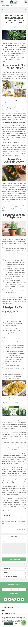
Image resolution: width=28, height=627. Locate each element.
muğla (12, 521)
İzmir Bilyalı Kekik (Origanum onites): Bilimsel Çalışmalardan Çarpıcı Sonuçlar (25, 10)
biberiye (16, 517)
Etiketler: (7, 516)
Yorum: (4, 541)
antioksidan (7, 521)
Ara (26, 5)
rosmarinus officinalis (7, 517)
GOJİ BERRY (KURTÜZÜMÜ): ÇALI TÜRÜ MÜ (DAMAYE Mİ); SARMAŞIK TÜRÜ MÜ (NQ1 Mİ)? (3, 10)
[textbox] (12, 5)
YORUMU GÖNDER (15, 559)
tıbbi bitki (17, 521)
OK (8, 624)
